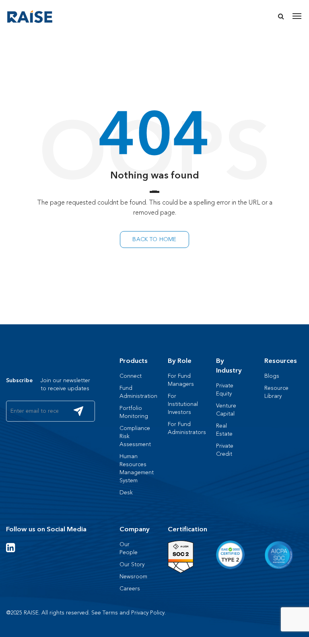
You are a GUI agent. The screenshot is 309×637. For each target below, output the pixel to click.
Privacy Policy (148, 612)
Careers (129, 588)
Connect (130, 376)
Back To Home (154, 239)
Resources (280, 361)
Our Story (131, 564)
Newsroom (133, 576)
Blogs (271, 376)
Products (133, 361)
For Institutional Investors (183, 404)
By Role (180, 361)
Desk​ (126, 492)
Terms (110, 612)
